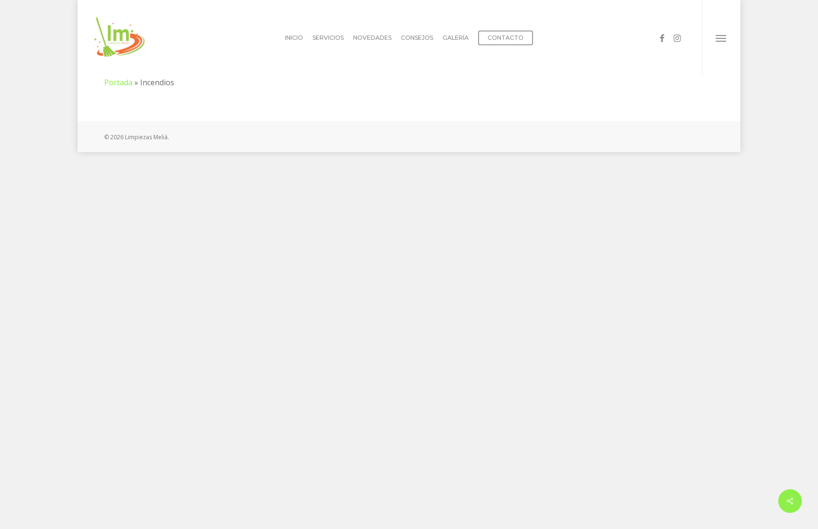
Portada (118, 82)
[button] (721, 38)
